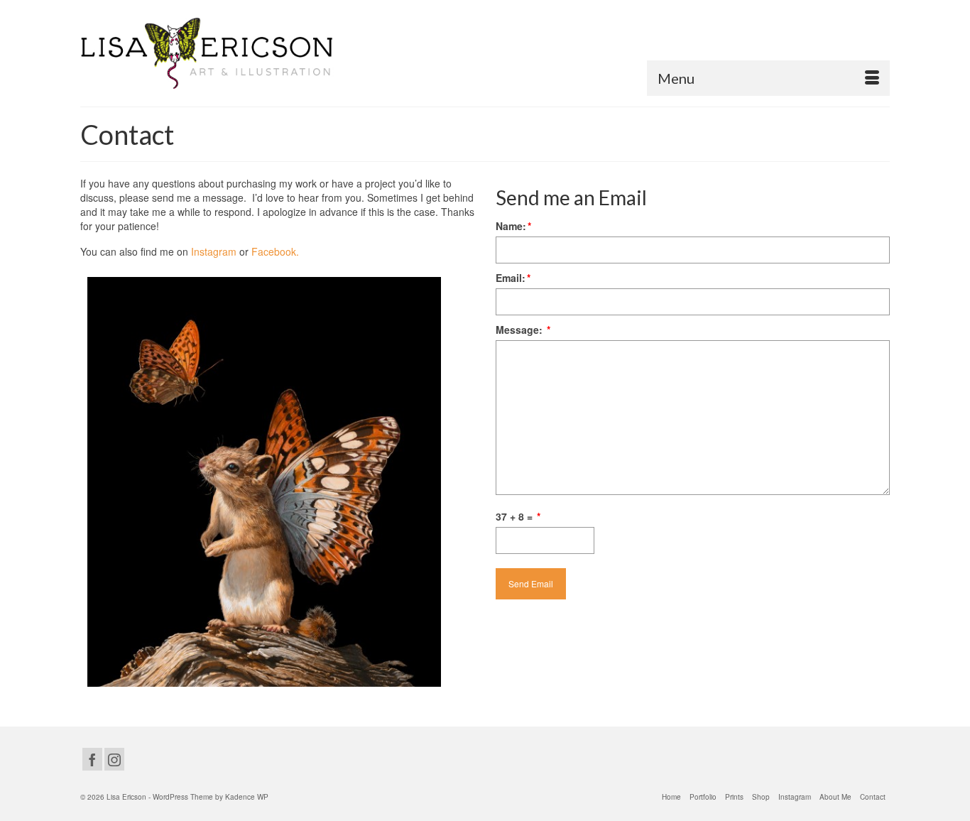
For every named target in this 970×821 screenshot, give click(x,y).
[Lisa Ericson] (208, 53)
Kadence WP (246, 797)
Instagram (213, 251)
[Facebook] (92, 759)
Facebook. (275, 251)
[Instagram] (114, 759)
